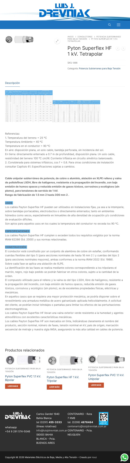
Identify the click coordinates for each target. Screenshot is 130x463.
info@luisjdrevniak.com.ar (51, 430)
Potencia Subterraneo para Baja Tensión (99, 68)
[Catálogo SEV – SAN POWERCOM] (118, 48)
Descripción (12, 83)
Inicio (71, 37)
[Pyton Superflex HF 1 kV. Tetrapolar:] (52, 121)
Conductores (85, 37)
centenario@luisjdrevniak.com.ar (87, 426)
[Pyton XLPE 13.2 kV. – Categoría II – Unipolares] (123, 48)
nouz (94, 457)
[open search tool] (109, 24)
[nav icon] (119, 24)
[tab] (12, 83)
